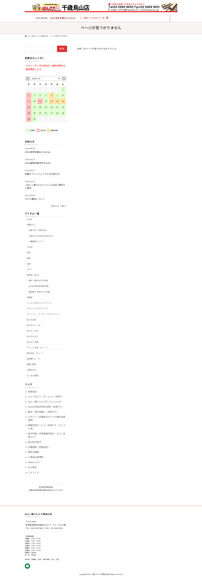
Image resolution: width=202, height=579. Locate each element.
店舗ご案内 (31, 364)
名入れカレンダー (34, 325)
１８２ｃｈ (33, 472)
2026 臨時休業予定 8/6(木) (38, 163)
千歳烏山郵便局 (35, 457)
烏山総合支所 (34, 442)
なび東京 (32, 467)
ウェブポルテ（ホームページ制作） (45, 396)
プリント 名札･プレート (37, 347)
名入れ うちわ (33, 331)
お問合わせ (31, 370)
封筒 (29, 258)
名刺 (29, 252)
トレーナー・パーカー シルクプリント (43, 314)
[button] (94, 17)
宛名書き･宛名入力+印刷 (39, 292)
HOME (29, 219)
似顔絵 (29, 297)
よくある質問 (32, 375)
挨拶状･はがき (33, 275)
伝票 (29, 264)
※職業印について (36, 241)
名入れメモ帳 (32, 342)
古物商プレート (33, 359)
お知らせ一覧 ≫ (58, 206)
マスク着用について (35, 199)
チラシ (29, 269)
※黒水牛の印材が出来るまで (41, 236)
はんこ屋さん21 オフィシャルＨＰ (45, 401)
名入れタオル (32, 336)
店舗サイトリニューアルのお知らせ (42, 174)
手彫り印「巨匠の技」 (38, 230)
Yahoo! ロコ (33, 462)
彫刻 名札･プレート (35, 353)
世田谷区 (32, 391)
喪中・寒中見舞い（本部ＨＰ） (43, 411)
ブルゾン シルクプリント (37, 308)
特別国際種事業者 (46, 487)
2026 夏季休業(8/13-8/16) (62, 18)
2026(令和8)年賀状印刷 (39, 286)
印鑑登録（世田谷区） (39, 447)
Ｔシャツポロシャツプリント (39, 303)
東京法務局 (33, 452)
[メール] (27, 566)
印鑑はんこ (31, 225)
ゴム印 (29, 247)
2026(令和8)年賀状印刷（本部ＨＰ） (46, 406)
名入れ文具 (31, 320)
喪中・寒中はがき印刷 (38, 280)
